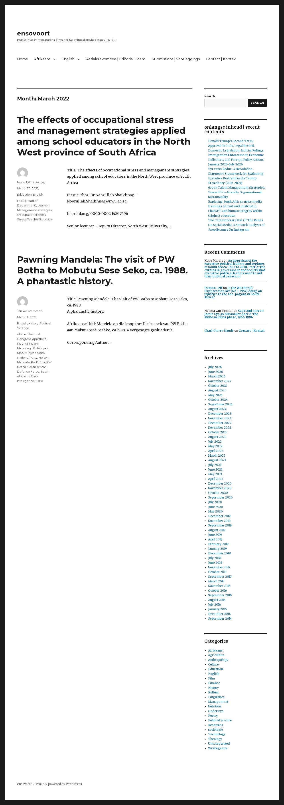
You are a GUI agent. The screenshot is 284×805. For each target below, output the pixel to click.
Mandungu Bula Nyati (32, 348)
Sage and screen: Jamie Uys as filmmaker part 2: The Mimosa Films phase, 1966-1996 (234, 314)
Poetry (213, 716)
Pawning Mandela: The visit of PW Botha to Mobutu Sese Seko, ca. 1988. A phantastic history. (102, 270)
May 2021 (215, 474)
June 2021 (215, 469)
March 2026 (216, 376)
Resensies (215, 725)
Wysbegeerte (218, 748)
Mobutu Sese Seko (31, 353)
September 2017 (219, 577)
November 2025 (219, 381)
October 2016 (217, 591)
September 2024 (220, 404)
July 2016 (214, 605)
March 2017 (216, 581)
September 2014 (220, 618)
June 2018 (215, 563)
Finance (214, 683)
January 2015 (217, 609)
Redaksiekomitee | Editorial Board (116, 59)
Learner (43, 205)
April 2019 (215, 539)
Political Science (220, 720)
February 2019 (218, 544)
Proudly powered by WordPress (59, 784)
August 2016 (216, 600)
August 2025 (217, 390)
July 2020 (215, 502)
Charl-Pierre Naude (219, 331)
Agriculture (216, 655)
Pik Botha (38, 362)
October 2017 (217, 572)
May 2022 (215, 446)
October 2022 (218, 432)
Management (218, 702)
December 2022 (219, 423)
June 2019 (215, 535)
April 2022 (215, 451)
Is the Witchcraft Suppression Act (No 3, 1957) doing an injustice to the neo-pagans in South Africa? (233, 292)
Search (209, 96)
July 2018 (214, 558)
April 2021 (215, 479)
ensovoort (33, 33)
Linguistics (216, 697)
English (68, 59)
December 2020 (220, 483)
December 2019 (219, 516)
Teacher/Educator (40, 219)
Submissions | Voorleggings (176, 59)
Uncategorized (219, 744)
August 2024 (217, 409)
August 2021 (217, 460)
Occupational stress (31, 214)
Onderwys (215, 711)
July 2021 (214, 465)
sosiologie (215, 730)
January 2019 (217, 549)
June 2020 (215, 507)
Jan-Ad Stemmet (29, 311)
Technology (217, 734)
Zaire (39, 381)
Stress (21, 219)
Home (22, 59)
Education (24, 194)
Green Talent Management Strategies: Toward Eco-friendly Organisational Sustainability (236, 192)
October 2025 (217, 386)
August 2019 (216, 530)
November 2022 (219, 428)
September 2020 (220, 497)
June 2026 (215, 372)
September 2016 (220, 595)
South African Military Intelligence (33, 376)
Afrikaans (42, 59)
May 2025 (215, 395)
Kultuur (213, 692)
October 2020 (218, 493)
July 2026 (215, 367)
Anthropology (218, 660)
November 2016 (219, 586)
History (33, 323)
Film (211, 678)
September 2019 (220, 525)
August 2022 (217, 437)
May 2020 (215, 511)
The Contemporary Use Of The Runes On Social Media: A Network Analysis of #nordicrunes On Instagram (236, 225)
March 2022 (216, 455)
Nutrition (214, 706)
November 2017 (219, 567)
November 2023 (219, 418)
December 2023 (219, 414)
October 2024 (218, 400)
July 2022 (215, 442)
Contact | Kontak (221, 59)
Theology (215, 739)
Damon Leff (213, 288)
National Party (27, 357)
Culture (213, 664)
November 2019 (219, 521)
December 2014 (219, 614)
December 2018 (219, 553)
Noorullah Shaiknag (31, 182)
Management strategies (34, 210)
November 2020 (219, 488)
